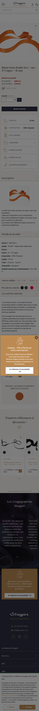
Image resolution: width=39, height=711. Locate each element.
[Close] (36, 337)
